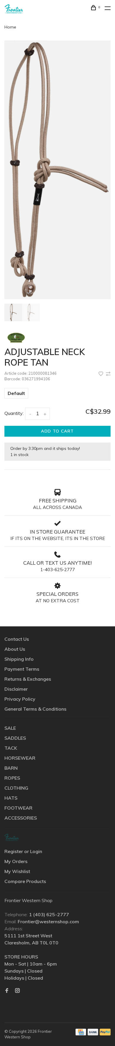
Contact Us (16, 639)
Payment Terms (21, 669)
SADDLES (15, 738)
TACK (10, 748)
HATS (10, 798)
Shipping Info (19, 659)
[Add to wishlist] (101, 374)
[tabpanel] (57, 170)
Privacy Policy (19, 699)
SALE (10, 728)
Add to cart (57, 431)
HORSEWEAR (19, 758)
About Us (14, 649)
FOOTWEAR (18, 808)
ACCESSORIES (20, 818)
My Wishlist (17, 871)
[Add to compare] (108, 374)
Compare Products (25, 881)
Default (16, 393)
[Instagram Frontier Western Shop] (17, 991)
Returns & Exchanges (27, 679)
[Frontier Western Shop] (11, 837)
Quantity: (14, 413)
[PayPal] (105, 1034)
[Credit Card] (80, 1034)
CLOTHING (16, 788)
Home (10, 27)
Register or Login (23, 851)
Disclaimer (16, 689)
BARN (11, 768)
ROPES (12, 778)
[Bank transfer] (93, 1034)
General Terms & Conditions (35, 709)
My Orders (15, 861)
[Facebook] (6, 991)
